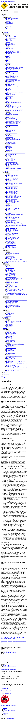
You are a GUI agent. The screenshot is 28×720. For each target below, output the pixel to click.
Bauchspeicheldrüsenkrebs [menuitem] (12, 87)
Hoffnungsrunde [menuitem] (10, 357)
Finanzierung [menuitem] (9, 258)
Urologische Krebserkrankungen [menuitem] (13, 102)
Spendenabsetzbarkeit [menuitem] (11, 333)
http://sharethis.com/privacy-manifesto (18, 592)
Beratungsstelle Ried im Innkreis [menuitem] (13, 196)
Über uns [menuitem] (5, 317)
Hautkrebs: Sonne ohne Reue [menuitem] (13, 306)
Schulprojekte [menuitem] (9, 269)
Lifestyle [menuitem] (8, 56)
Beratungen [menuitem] (9, 205)
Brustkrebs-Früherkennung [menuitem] (12, 65)
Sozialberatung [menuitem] (9, 221)
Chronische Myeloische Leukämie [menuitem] (14, 110)
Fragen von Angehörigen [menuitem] (12, 230)
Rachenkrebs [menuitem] (9, 141)
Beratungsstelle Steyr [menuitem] (11, 200)
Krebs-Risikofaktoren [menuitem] (11, 50)
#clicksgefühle (10, 718)
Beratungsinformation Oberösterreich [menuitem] (14, 214)
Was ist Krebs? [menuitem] (9, 48)
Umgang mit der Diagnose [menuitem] (12, 238)
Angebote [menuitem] (5, 262)
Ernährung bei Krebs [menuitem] (11, 239)
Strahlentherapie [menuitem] (10, 156)
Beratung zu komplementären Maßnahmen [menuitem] (16, 225)
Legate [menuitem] (7, 351)
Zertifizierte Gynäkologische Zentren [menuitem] (14, 278)
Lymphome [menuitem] (8, 99)
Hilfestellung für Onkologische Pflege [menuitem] (14, 224)
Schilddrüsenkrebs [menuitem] (10, 142)
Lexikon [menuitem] (8, 45)
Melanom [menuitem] (8, 131)
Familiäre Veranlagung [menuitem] (11, 53)
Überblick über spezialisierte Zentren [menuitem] (14, 289)
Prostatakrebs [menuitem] (9, 150)
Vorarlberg (8, 28)
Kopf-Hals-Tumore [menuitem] (10, 94)
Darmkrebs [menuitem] (8, 89)
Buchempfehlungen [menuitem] (10, 274)
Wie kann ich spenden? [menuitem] (11, 332)
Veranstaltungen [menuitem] (10, 313)
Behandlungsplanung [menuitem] (11, 154)
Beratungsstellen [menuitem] (10, 176)
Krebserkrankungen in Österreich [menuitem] (13, 168)
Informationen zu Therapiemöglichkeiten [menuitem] (15, 153)
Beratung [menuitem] (5, 171)
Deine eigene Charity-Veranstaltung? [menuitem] (14, 356)
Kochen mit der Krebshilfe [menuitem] (12, 286)
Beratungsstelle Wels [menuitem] (11, 202)
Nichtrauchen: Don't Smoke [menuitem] (12, 305)
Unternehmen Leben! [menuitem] (11, 212)
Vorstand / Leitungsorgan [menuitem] (12, 322)
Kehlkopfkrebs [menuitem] (9, 137)
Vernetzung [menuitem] (8, 213)
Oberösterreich (9, 23)
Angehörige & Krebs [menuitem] (11, 243)
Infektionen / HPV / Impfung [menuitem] (12, 51)
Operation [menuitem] (8, 155)
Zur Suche (13, 1)
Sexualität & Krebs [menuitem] (10, 242)
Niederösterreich (10, 22)
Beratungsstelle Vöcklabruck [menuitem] (12, 201)
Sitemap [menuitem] (5, 709)
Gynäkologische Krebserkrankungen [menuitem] (14, 92)
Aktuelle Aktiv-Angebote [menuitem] (12, 282)
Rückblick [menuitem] (8, 314)
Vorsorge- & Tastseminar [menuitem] (12, 271)
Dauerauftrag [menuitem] (9, 346)
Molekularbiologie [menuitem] (10, 77)
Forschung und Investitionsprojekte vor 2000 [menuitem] (16, 261)
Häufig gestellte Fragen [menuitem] (11, 228)
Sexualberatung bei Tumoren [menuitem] (12, 222)
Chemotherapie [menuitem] (9, 158)
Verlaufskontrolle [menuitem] (10, 75)
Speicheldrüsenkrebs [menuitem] (11, 143)
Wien (7, 30)
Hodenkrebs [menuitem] (9, 147)
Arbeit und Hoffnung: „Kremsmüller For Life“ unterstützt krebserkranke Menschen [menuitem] (16, 368)
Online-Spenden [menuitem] (10, 345)
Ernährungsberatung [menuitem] (11, 220)
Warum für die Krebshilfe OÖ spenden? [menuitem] (15, 344)
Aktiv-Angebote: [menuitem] (10, 268)
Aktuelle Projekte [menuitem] (10, 256)
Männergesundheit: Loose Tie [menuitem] (13, 301)
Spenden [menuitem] (5, 328)
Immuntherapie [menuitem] (9, 160)
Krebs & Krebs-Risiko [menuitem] (11, 36)
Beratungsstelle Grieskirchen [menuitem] (12, 192)
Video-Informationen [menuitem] (11, 273)
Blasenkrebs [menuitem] (9, 146)
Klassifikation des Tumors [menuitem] (12, 76)
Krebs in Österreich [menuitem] (10, 44)
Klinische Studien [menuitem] (10, 165)
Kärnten (8, 21)
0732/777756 (6, 665)
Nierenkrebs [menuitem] (9, 148)
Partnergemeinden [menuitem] (10, 340)
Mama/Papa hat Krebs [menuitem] (11, 245)
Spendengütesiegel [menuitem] (10, 338)
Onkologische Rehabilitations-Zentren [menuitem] (15, 293)
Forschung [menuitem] (5, 248)
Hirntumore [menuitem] (9, 90)
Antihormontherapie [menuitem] (10, 159)
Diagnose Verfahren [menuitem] (10, 73)
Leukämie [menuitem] (8, 85)
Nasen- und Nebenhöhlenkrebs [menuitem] (13, 139)
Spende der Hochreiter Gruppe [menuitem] (13, 366)
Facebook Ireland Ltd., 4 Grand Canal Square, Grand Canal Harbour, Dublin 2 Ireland (13, 638)
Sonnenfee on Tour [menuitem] (10, 270)
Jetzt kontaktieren (4, 688)
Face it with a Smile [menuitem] (10, 210)
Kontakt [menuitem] (5, 708)
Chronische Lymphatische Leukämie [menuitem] (14, 109)
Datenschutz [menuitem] (6, 711)
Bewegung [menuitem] (8, 61)
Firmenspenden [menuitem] (9, 349)
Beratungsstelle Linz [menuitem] (11, 184)
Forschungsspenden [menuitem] (10, 350)
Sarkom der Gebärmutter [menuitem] (12, 123)
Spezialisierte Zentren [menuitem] (11, 275)
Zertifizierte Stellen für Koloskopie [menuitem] (14, 290)
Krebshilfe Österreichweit (12, 18)
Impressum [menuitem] (5, 713)
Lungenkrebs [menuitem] (9, 98)
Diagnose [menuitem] (8, 39)
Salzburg (8, 25)
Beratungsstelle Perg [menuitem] (11, 195)
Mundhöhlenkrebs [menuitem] (10, 138)
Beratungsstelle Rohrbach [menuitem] (12, 197)
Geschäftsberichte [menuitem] (10, 326)
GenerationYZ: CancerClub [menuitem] (12, 208)
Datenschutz (6, 374)
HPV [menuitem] (7, 307)
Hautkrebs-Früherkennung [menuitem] (12, 71)
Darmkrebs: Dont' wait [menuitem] (11, 304)
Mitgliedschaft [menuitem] (9, 336)
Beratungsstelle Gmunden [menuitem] (12, 191)
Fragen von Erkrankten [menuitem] (11, 229)
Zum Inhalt (3, 1)
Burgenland (9, 19)
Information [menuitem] (6, 32)
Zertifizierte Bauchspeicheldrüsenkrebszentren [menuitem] (16, 294)
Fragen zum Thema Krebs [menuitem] (12, 179)
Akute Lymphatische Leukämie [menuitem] (13, 106)
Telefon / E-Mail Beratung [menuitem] (12, 233)
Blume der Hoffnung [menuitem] (11, 358)
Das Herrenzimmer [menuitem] (10, 207)
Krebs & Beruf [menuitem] (9, 246)
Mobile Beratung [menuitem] (10, 234)
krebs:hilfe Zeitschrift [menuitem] (11, 277)
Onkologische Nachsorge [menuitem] (12, 163)
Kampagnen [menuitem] (6, 295)
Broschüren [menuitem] (9, 266)
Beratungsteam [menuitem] (9, 324)
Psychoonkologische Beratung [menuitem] (13, 217)
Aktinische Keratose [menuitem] (11, 129)
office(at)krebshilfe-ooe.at (10, 666)
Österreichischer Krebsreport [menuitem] (12, 170)
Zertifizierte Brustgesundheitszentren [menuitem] (14, 291)
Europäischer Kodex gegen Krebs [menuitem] (14, 52)
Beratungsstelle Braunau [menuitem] (11, 187)
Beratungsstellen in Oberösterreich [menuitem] (14, 183)
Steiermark (8, 26)
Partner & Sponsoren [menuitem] (11, 341)
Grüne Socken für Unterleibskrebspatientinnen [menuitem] (16, 300)
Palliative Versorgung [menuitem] (11, 247)
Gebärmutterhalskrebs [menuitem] (11, 118)
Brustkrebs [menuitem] (8, 88)
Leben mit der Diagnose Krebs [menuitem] (13, 237)
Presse (4, 15)
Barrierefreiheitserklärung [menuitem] (9, 710)
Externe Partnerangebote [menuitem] (11, 279)
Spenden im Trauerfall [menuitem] (11, 348)
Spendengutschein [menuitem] (10, 353)
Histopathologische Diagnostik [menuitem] (13, 80)
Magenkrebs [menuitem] (9, 101)
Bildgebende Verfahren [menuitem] (11, 79)
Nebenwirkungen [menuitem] (10, 43)
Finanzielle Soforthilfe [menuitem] (11, 209)
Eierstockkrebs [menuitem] (9, 117)
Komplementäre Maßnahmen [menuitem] (13, 164)
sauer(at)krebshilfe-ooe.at (10, 652)
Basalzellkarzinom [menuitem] (10, 130)
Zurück (8, 35)
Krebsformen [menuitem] (9, 40)
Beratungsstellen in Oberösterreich (8, 669)
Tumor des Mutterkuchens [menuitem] (12, 125)
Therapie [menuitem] (8, 42)
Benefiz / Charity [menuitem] (10, 334)
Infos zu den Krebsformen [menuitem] (12, 84)
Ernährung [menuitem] (8, 57)
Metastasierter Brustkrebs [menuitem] (12, 114)
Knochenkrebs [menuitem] (9, 96)
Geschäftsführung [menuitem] (10, 325)
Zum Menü (8, 1)
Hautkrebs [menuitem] (8, 93)
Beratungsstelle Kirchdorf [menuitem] (12, 193)
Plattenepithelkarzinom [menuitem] (11, 133)
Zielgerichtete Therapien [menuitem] (11, 162)
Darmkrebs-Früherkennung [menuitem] (12, 69)
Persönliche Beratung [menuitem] (11, 231)
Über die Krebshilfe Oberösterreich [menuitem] (14, 321)
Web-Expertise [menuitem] (9, 285)
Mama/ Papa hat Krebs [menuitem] (11, 218)
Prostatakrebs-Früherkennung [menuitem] (13, 68)
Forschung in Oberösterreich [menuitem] (12, 253)
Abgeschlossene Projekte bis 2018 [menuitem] (14, 259)
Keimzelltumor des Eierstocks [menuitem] (13, 122)
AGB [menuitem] (4, 714)
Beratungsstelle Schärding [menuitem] (12, 199)
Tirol (7, 27)
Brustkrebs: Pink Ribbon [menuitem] (12, 302)
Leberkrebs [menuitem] (8, 97)
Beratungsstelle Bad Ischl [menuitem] (12, 186)
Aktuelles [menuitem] (8, 316)
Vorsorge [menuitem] (8, 55)
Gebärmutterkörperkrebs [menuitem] (11, 119)
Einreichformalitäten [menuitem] (11, 257)
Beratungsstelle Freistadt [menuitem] (11, 190)
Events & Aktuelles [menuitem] (7, 309)
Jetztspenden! (3, 377)
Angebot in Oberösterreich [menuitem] (12, 178)
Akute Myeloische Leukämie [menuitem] (12, 107)
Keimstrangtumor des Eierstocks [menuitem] (13, 121)
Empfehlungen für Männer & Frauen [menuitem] (14, 67)
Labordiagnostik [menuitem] (10, 81)
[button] (4, 10)
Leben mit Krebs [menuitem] (10, 180)
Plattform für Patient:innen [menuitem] (12, 175)
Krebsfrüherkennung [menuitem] (11, 38)
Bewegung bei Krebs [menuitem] (11, 241)
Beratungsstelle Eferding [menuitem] (11, 188)
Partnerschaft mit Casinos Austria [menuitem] (13, 370)
